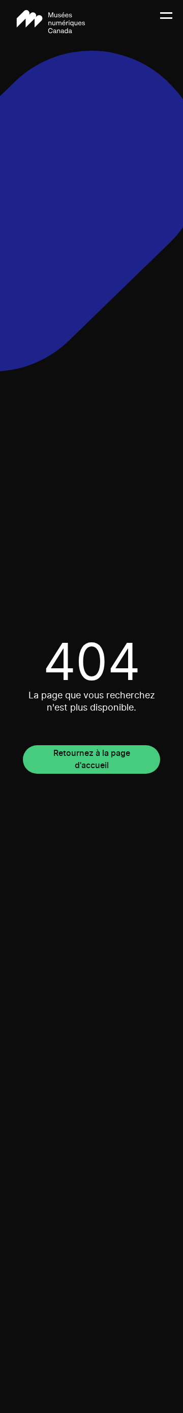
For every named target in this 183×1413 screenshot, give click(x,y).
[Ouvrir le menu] (166, 22)
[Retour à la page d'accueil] (51, 21)
